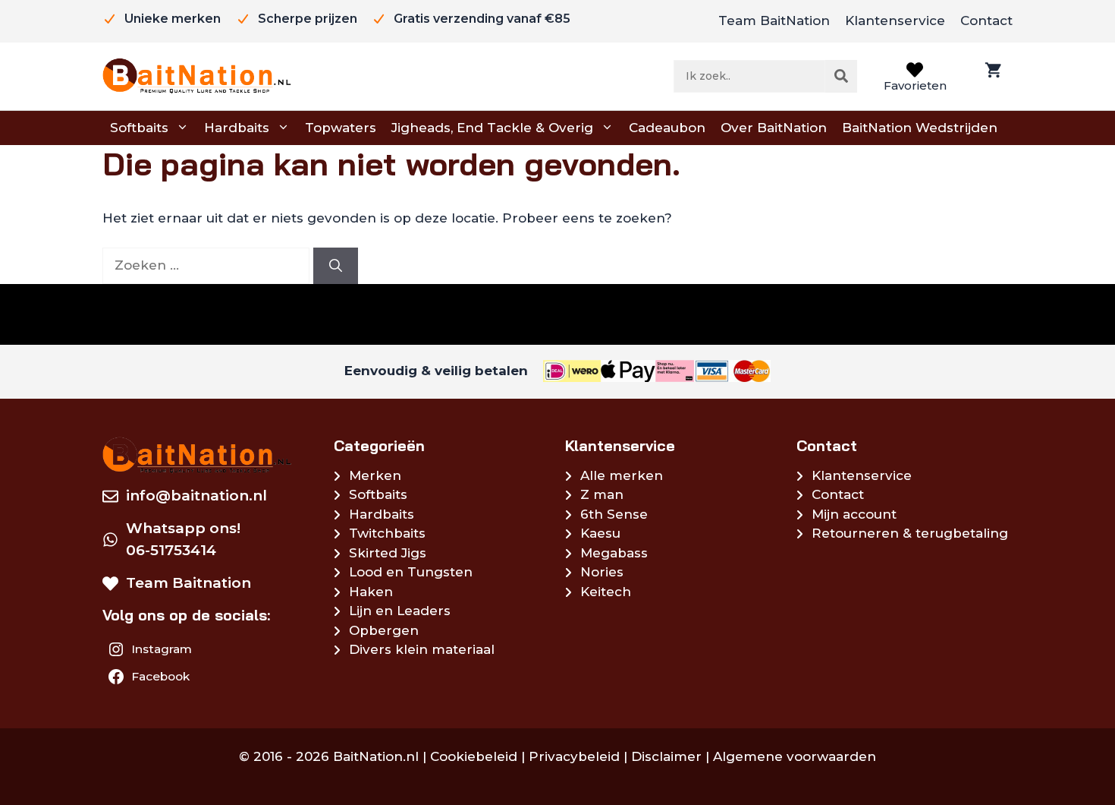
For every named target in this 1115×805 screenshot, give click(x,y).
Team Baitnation (188, 583)
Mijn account (854, 514)
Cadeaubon (667, 127)
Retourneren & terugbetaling (910, 533)
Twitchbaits (387, 533)
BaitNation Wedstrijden (919, 127)
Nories (601, 571)
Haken (371, 591)
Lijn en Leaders (400, 610)
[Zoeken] (841, 76)
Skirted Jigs (387, 552)
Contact (986, 20)
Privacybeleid (574, 756)
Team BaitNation (774, 20)
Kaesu (600, 533)
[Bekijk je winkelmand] (991, 76)
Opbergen (384, 630)
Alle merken (621, 475)
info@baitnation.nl (196, 495)
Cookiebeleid (473, 756)
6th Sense (614, 514)
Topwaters (340, 127)
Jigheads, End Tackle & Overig (492, 127)
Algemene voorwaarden (794, 756)
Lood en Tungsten (411, 571)
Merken (375, 475)
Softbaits (139, 127)
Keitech (605, 591)
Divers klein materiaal (422, 649)
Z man (601, 494)
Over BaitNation (774, 127)
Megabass (614, 552)
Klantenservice (895, 20)
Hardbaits (236, 127)
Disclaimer (666, 756)
